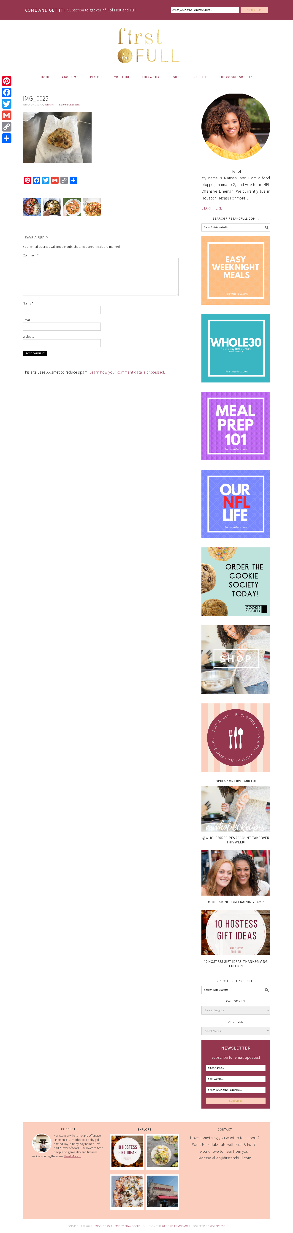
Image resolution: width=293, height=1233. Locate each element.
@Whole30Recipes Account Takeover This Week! (235, 839)
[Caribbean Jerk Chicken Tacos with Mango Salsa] (162, 1165)
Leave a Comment (69, 104)
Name (28, 303)
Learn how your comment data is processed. (127, 372)
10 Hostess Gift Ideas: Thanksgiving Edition (236, 963)
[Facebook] (6, 92)
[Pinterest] (6, 81)
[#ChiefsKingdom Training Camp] (235, 894)
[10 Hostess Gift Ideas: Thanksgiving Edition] (235, 953)
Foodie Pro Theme (107, 1226)
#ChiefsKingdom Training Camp (236, 901)
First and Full (146, 43)
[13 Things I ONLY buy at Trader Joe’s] (162, 1205)
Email (28, 320)
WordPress (217, 1226)
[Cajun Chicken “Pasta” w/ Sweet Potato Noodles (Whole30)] (72, 208)
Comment (31, 255)
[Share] (6, 138)
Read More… (72, 1156)
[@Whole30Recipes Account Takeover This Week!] (235, 830)
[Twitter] (6, 104)
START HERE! (212, 208)
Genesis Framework (176, 1226)
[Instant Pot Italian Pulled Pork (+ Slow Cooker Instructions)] (127, 1205)
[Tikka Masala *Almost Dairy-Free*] (32, 208)
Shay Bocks (133, 1226)
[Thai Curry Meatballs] (91, 208)
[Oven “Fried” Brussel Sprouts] (52, 208)
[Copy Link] (6, 126)
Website (28, 336)
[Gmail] (6, 115)
